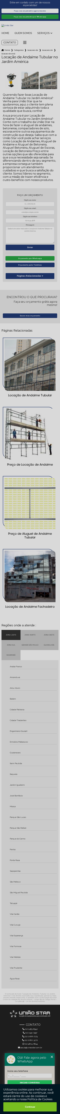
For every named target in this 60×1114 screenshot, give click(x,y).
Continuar (30, 1107)
